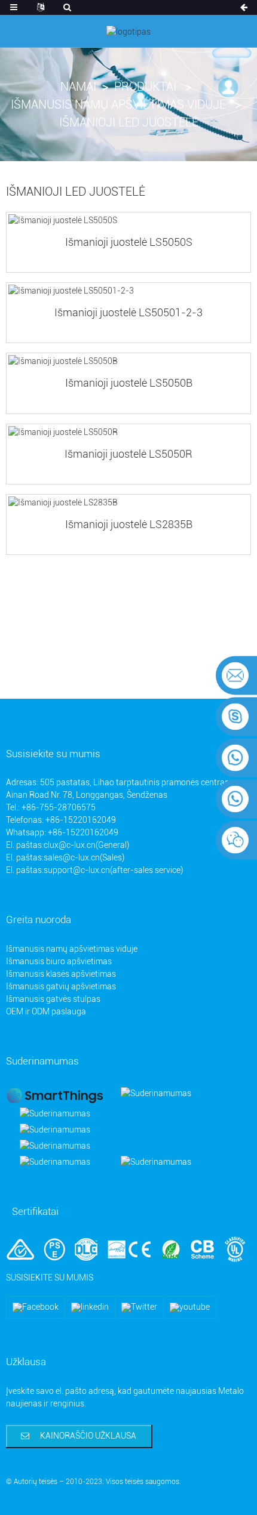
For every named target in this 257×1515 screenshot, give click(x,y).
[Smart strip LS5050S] (128, 220)
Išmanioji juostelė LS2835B (128, 524)
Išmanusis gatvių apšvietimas (61, 986)
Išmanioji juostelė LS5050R (128, 454)
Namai (78, 86)
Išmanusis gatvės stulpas (53, 999)
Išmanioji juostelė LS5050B (128, 383)
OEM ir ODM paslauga (46, 1011)
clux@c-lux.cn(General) (86, 845)
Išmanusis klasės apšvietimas (61, 974)
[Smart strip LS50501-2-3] (128, 291)
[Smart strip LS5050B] (128, 361)
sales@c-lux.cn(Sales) (84, 857)
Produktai (145, 86)
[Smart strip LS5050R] (128, 432)
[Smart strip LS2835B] (128, 502)
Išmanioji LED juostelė (128, 122)
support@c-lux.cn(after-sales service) (113, 870)
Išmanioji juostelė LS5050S (128, 242)
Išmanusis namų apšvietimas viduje (118, 104)
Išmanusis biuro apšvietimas (59, 961)
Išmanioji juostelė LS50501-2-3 (128, 312)
